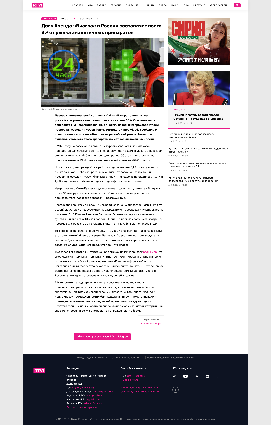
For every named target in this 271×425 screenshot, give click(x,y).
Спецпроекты (218, 5)
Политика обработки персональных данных (170, 357)
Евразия (116, 5)
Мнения (150, 5)
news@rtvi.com (94, 395)
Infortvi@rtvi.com (103, 391)
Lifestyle (199, 5)
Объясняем (133, 5)
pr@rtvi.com (92, 399)
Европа (101, 5)
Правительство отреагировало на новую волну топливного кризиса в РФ (197, 165)
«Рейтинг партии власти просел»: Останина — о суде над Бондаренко (198, 116)
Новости (77, 5)
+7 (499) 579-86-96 (83, 387)
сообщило (150, 252)
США (90, 5)
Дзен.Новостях (136, 375)
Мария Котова (151, 319)
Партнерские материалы (81, 407)
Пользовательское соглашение (127, 357)
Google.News (130, 379)
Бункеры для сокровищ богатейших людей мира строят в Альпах (198, 150)
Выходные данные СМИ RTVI (92, 357)
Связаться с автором (151, 323)
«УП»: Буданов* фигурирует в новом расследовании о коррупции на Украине (193, 179)
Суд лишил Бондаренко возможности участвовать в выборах (191, 135)
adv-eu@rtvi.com (94, 403)
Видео (163, 5)
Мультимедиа (180, 5)
